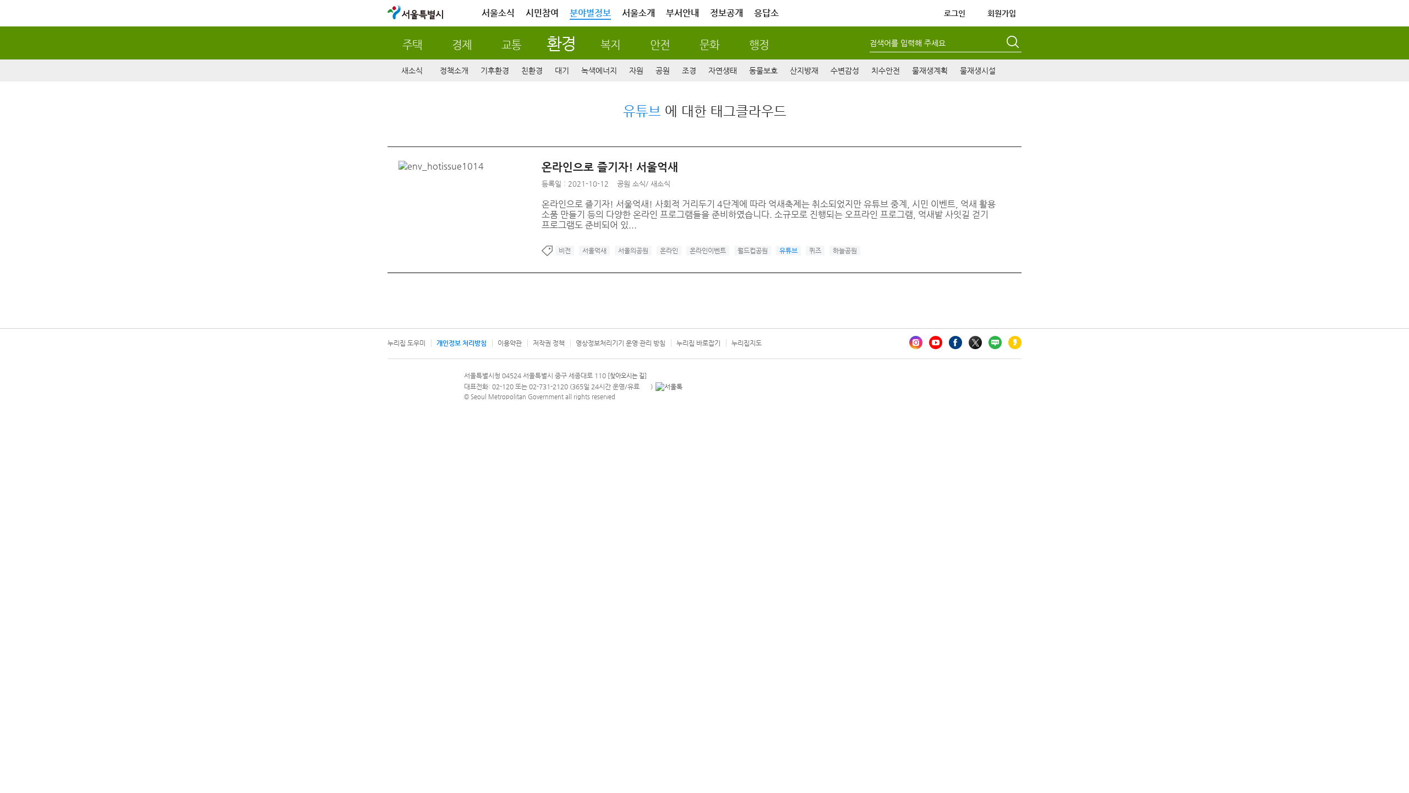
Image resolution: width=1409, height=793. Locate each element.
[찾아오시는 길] (627, 375)
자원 (636, 70)
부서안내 (682, 13)
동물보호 (763, 70)
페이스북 (955, 342)
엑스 (975, 342)
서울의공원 (633, 250)
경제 (462, 45)
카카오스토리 (1015, 342)
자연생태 (722, 70)
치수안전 (885, 70)
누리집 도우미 (406, 343)
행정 (759, 45)
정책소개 (454, 70)
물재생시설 (978, 70)
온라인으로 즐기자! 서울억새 (610, 167)
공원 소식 (631, 184)
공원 (663, 70)
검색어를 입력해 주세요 (908, 43)
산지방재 (804, 70)
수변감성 (845, 70)
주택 (412, 45)
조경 (689, 70)
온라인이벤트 (708, 250)
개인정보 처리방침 (461, 343)
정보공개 (726, 13)
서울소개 (638, 13)
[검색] (1014, 43)
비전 (565, 250)
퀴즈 (815, 250)
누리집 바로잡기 (698, 343)
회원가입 (1001, 13)
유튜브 (935, 342)
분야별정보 (590, 13)
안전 (660, 45)
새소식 (412, 70)
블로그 (995, 342)
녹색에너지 (599, 70)
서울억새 (594, 250)
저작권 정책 (549, 343)
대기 (562, 70)
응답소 (766, 13)
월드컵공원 (753, 250)
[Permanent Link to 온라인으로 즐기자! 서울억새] (443, 166)
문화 (709, 45)
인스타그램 (915, 342)
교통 (511, 45)
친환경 (532, 70)
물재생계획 (930, 70)
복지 (610, 45)
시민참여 (542, 13)
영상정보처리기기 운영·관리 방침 (620, 343)
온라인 (669, 250)
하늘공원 (845, 250)
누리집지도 (746, 343)
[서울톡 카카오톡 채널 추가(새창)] (669, 386)
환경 (561, 43)
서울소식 (498, 13)
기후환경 (494, 70)
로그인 (954, 13)
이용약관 (510, 343)
